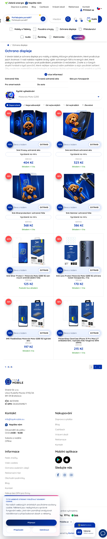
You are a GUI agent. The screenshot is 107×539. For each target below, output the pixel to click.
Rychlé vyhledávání (25, 91)
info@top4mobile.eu (15, 419)
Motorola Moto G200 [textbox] (29, 96)
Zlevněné (89, 105)
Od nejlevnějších (53, 105)
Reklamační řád (12, 473)
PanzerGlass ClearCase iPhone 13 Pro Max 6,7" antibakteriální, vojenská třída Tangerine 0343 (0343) (78, 341)
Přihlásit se (88, 10)
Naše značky (11, 457)
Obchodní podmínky (15, 478)
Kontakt (86, 7)
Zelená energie (16, 3)
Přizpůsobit (18, 530)
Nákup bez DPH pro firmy (17, 493)
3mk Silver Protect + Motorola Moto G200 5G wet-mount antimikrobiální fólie (28, 277)
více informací (55, 74)
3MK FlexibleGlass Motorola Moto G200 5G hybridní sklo (28, 340)
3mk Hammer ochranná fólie (78, 213)
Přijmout (31, 523)
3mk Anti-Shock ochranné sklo (78, 150)
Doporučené (14, 105)
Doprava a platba (19, 7)
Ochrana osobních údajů (17, 468)
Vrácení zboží (58, 7)
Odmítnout (44, 530)
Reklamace (74, 7)
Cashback (44, 7)
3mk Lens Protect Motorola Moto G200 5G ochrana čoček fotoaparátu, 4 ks (78, 277)
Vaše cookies (11, 463)
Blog (34, 7)
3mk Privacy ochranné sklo (28, 150)
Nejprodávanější (33, 105)
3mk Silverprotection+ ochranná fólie (28, 213)
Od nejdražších (72, 105)
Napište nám (35, 3)
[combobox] (59, 96)
